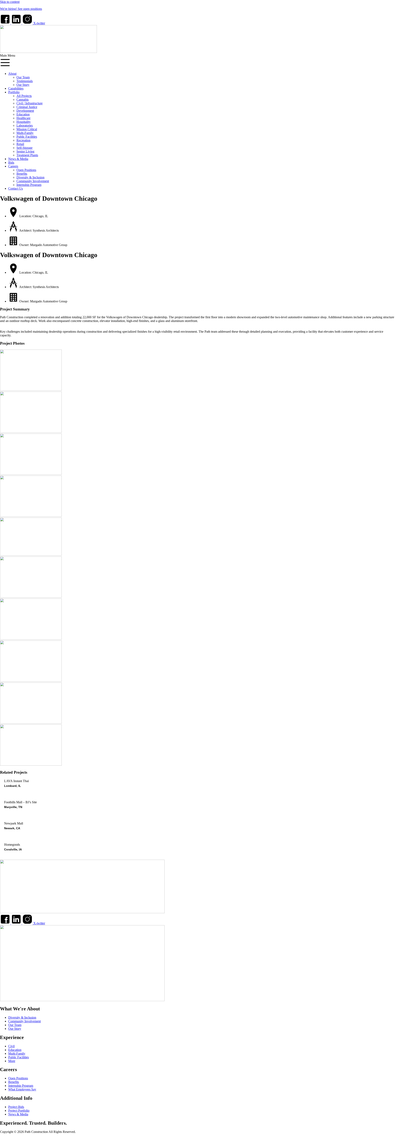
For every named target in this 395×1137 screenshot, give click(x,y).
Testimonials (24, 81)
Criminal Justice (26, 107)
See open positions (30, 8)
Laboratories (24, 125)
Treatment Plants (27, 155)
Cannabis (22, 99)
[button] (197, 61)
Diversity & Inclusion (30, 177)
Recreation (23, 140)
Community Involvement (32, 181)
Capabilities (15, 88)
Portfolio (14, 92)
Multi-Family (25, 133)
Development (25, 110)
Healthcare (23, 118)
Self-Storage (24, 147)
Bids (11, 162)
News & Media (18, 159)
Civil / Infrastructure (29, 103)
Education (23, 114)
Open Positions (26, 170)
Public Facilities (26, 136)
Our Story (22, 84)
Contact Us (15, 188)
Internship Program (28, 185)
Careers (13, 166)
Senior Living (25, 151)
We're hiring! (9, 8)
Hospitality (23, 122)
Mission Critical (26, 129)
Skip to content (10, 1)
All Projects (24, 96)
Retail (20, 144)
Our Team (23, 77)
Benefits (21, 173)
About (12, 73)
